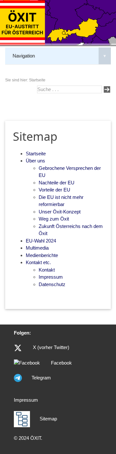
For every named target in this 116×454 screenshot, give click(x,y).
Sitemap (48, 418)
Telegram (41, 377)
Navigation (59, 55)
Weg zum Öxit (54, 219)
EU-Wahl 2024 (41, 240)
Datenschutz (52, 284)
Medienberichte (42, 255)
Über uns (35, 160)
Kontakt (47, 270)
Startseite (36, 153)
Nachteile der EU (56, 182)
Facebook (61, 363)
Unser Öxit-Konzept (60, 211)
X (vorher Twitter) (50, 347)
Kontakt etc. (38, 262)
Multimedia (37, 248)
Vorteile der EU (54, 189)
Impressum (51, 277)
